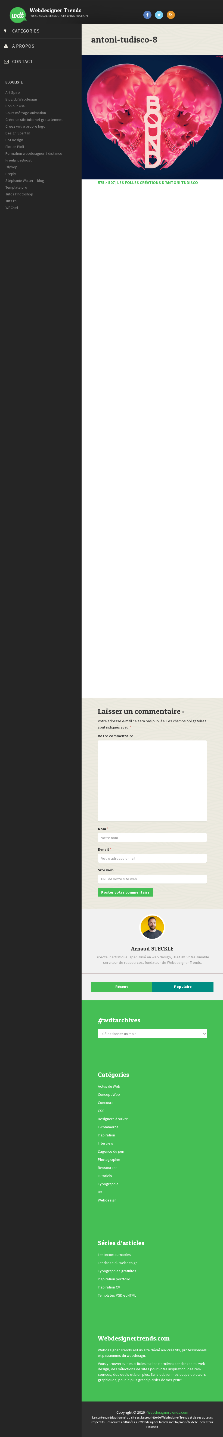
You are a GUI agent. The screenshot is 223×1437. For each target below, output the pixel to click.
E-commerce (108, 1127)
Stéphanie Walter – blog (24, 180)
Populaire (183, 986)
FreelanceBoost (18, 160)
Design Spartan (17, 133)
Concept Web (109, 1094)
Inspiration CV (109, 1287)
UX (100, 1192)
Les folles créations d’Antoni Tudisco (157, 182)
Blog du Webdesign (21, 99)
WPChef (11, 207)
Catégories (26, 31)
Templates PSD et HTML (117, 1295)
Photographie (109, 1159)
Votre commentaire (115, 735)
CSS (101, 1110)
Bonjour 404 (14, 106)
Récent (121, 986)
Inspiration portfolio (114, 1279)
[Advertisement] (152, 444)
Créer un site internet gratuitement (34, 119)
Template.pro (16, 187)
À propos (23, 46)
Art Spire (12, 92)
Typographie (108, 1183)
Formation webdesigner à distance (33, 153)
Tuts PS (11, 200)
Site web (106, 870)
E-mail (103, 849)
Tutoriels (105, 1175)
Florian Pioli (14, 146)
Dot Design (14, 139)
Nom (102, 828)
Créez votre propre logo (25, 126)
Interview (105, 1143)
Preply (10, 173)
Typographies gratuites (117, 1271)
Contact (22, 62)
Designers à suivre (113, 1118)
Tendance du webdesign (118, 1263)
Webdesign (107, 1200)
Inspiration (106, 1135)
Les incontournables (114, 1254)
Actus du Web (109, 1086)
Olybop (11, 167)
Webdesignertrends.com (167, 1412)
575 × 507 (106, 182)
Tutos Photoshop (19, 194)
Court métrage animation (25, 112)
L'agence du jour (111, 1151)
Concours (105, 1102)
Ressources (107, 1167)
